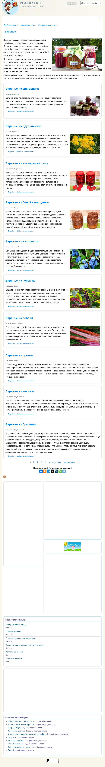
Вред (10, 750)
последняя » (69, 462)
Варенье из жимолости (22, 241)
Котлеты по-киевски (14, 652)
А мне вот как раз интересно (21, 724)
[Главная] (10, 14)
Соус (10, 737)
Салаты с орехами (14, 659)
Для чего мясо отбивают (19, 747)
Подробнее (11, 111)
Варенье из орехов (19, 355)
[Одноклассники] (44, 471)
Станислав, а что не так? (19, 721)
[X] (52, 471)
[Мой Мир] (48, 471)
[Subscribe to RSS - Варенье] (4, 477)
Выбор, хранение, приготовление (20, 25)
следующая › (55, 462)
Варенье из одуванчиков (23, 126)
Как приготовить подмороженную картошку (25, 645)
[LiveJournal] (56, 471)
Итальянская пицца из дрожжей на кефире (27, 734)
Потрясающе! (14, 728)
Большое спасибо (16, 741)
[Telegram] (64, 471)
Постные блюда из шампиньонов (20, 638)
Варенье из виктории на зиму (26, 163)
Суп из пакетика (15, 744)
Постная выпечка (13, 631)
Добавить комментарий (25, 111)
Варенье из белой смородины (27, 202)
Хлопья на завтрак (16, 731)
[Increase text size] (75, 4)
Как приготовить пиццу (16, 625)
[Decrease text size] (68, 4)
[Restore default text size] (71, 4)
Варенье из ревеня (19, 318)
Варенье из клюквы (19, 391)
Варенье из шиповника (22, 88)
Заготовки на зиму (47, 25)
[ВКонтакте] (41, 471)
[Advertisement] (23, 523)
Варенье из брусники (20, 424)
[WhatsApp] (60, 471)
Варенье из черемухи (21, 280)
